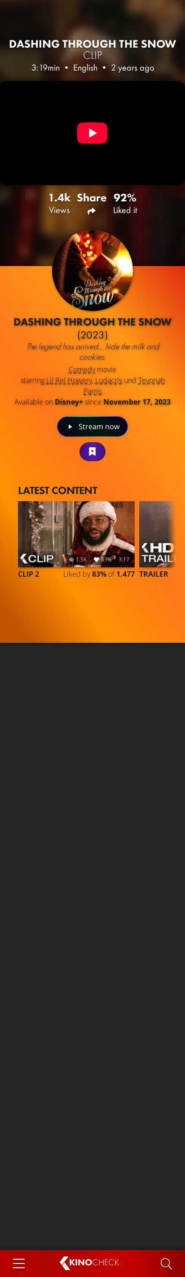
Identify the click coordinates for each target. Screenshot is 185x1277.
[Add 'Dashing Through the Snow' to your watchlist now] (92, 451)
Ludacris (108, 380)
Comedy (82, 369)
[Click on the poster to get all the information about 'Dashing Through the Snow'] (92, 270)
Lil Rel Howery (69, 380)
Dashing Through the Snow (92, 49)
